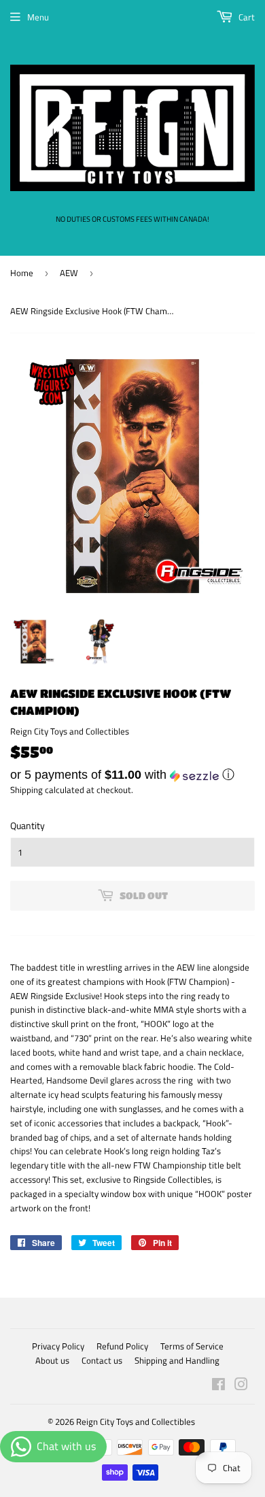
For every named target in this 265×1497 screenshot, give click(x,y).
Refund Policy (122, 1346)
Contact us (102, 1360)
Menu (38, 17)
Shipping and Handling (177, 1360)
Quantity (27, 825)
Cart (245, 17)
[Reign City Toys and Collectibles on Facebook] (218, 1386)
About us (52, 1360)
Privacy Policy (58, 1346)
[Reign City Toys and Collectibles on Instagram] (241, 1386)
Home (21, 273)
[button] (132, 775)
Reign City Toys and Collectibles (135, 1421)
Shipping (26, 789)
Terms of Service (192, 1346)
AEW (69, 273)
